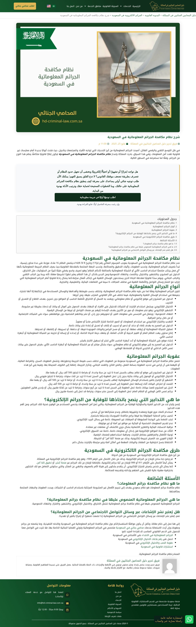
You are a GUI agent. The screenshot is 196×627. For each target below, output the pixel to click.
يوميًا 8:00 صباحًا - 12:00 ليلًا (50, 609)
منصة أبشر (61, 462)
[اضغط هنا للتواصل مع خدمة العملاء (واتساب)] (67, 595)
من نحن (79, 6)
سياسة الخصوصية (114, 612)
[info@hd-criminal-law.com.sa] (67, 603)
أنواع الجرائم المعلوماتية (164, 226)
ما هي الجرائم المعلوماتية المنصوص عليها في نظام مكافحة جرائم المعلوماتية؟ (140, 246)
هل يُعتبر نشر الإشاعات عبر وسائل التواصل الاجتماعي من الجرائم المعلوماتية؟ (142, 250)
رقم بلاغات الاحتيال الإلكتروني (147, 539)
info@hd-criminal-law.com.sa (50, 603)
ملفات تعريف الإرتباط (113, 616)
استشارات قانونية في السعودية (157, 546)
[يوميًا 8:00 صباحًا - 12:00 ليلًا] (67, 610)
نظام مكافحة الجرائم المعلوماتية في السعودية (153, 223)
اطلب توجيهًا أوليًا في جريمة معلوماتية (98, 197)
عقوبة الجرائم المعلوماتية (163, 230)
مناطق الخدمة (94, 6)
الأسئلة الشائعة (167, 240)
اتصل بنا (70, 6)
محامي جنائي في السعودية (130, 527)
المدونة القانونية (110, 6)
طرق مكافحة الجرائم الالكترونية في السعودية (154, 237)
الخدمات (127, 6)
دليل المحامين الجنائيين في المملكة (179, 15)
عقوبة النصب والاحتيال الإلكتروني (156, 543)
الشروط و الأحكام (114, 608)
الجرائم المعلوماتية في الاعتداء (157, 535)
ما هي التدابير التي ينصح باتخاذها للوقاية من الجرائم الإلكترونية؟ (145, 233)
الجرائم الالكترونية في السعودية (127, 15)
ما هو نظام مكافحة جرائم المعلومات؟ (158, 243)
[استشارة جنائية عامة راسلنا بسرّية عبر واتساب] (189, 619)
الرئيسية (136, 6)
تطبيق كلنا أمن (44, 462)
